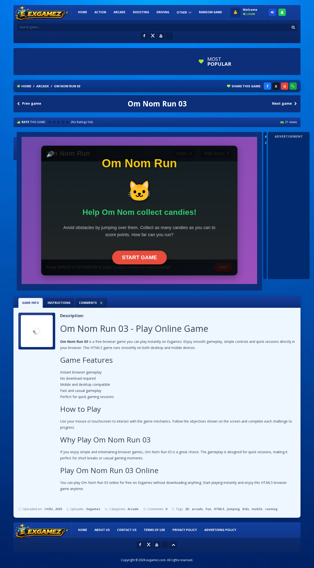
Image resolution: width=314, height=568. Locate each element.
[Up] (173, 544)
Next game (282, 103)
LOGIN (272, 12)
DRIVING (163, 12)
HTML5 (219, 509)
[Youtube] (161, 35)
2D (187, 509)
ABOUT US (102, 530)
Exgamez (93, 509)
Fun (208, 509)
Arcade (42, 86)
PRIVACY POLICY (184, 530)
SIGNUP (282, 12)
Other (182, 12)
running (271, 509)
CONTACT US (126, 530)
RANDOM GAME (210, 12)
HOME (82, 12)
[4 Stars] (63, 121)
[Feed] (169, 35)
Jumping (233, 509)
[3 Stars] (59, 121)
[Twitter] (152, 35)
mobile (257, 509)
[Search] (293, 27)
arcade (197, 509)
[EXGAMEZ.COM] (41, 13)
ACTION (100, 12)
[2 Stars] (54, 121)
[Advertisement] (105, 62)
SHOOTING (141, 12)
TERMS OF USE (154, 530)
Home (26, 86)
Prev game (31, 103)
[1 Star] (50, 121)
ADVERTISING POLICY (220, 530)
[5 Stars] (68, 121)
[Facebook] (144, 35)
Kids (245, 509)
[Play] (254, 62)
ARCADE (119, 12)
